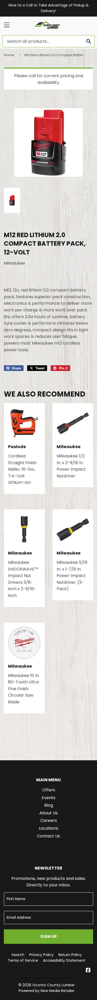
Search (18, 954)
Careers (48, 820)
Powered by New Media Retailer (46, 990)
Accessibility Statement (64, 960)
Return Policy (70, 954)
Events (48, 798)
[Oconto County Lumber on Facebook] (88, 971)
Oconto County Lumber (53, 985)
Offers (48, 790)
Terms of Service (23, 960)
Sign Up (48, 936)
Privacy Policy (41, 954)
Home (9, 55)
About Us (48, 813)
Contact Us (48, 836)
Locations (48, 828)
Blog (48, 805)
